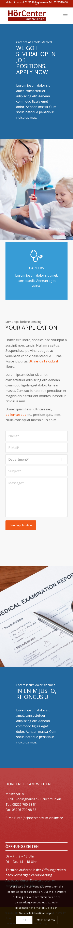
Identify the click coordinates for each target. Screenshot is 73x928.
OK (24, 920)
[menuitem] (65, 16)
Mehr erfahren (46, 920)
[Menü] (65, 16)
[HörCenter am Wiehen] (30, 16)
